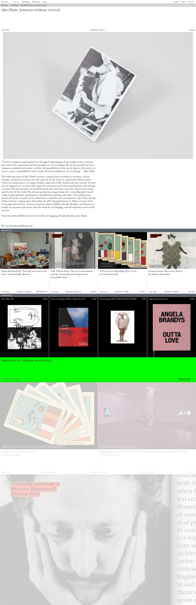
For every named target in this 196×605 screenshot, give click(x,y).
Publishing (25, 2)
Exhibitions (36, 2)
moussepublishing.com (21, 225)
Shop (45, 2)
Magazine (15, 2)
